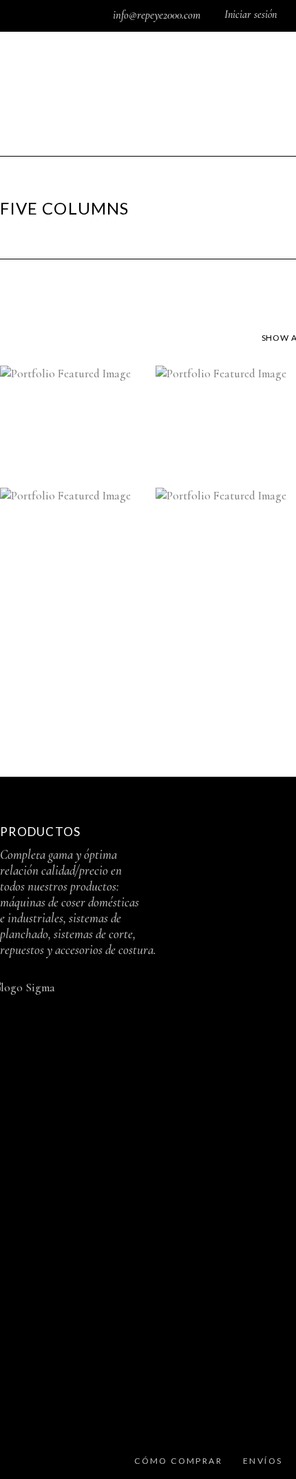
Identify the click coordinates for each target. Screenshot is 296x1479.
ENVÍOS (262, 1461)
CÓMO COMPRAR (178, 1461)
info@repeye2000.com (158, 15)
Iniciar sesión (250, 14)
